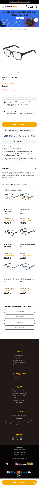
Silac (3, 79)
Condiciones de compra (19, 393)
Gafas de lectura (25, 29)
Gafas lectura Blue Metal (11, 279)
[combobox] (19, 95)
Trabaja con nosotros (19, 363)
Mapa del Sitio (19, 447)
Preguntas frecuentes (19, 391)
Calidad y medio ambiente (19, 358)
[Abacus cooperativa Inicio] (11, 7)
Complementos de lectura (13, 29)
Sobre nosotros (19, 356)
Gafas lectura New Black (27, 244)
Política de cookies (19, 398)
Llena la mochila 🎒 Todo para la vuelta (19, 2)
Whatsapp (19, 418)
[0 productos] (35, 7)
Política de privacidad (19, 396)
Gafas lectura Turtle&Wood (8, 210)
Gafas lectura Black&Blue (8, 245)
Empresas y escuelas (19, 365)
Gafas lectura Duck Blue (27, 279)
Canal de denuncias (19, 400)
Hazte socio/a (19, 378)
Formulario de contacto (19, 415)
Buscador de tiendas (19, 360)
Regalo (3, 29)
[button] (31, 6)
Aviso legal (19, 402)
